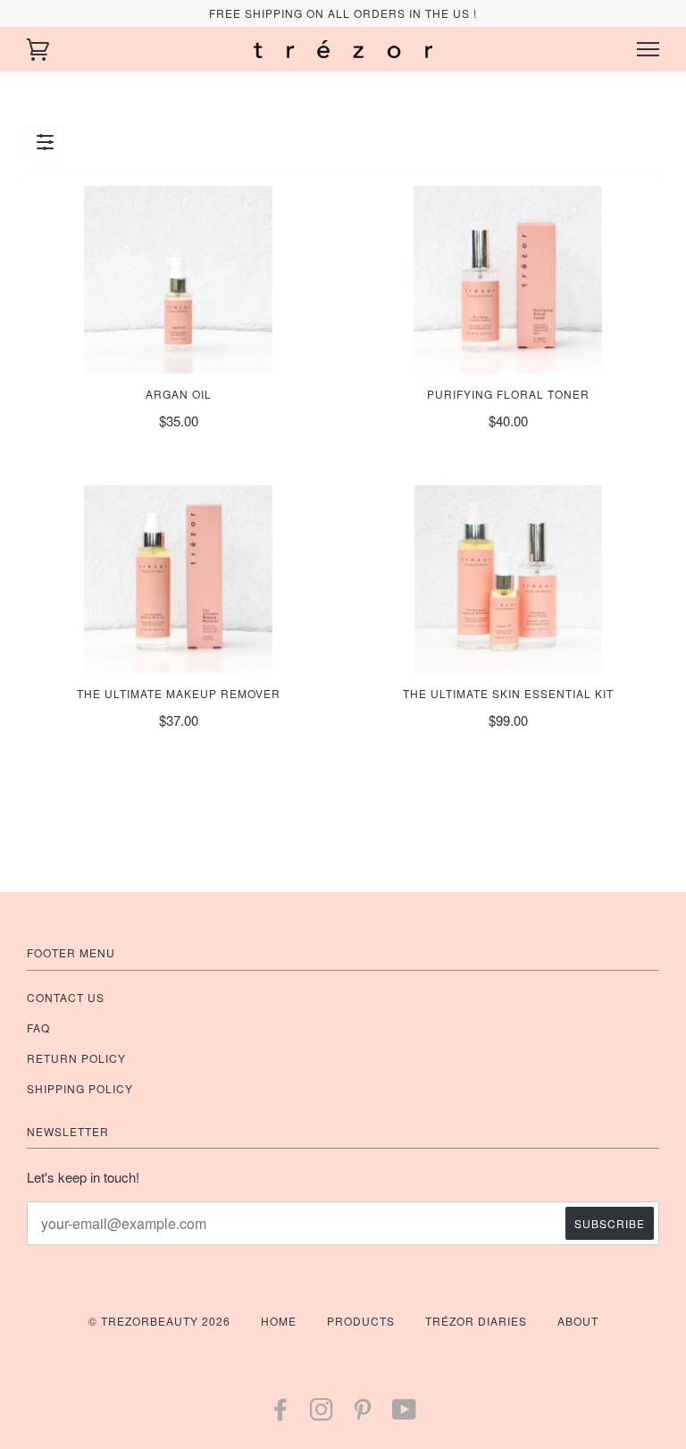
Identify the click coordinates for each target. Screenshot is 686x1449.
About (577, 1320)
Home (279, 1320)
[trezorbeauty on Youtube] (404, 1413)
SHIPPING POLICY (80, 1088)
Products (361, 1320)
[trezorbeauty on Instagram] (322, 1413)
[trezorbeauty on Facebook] (281, 1413)
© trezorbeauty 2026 (159, 1320)
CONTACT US (66, 997)
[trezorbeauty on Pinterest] (363, 1413)
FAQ (38, 1027)
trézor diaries (476, 1320)
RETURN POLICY (76, 1058)
